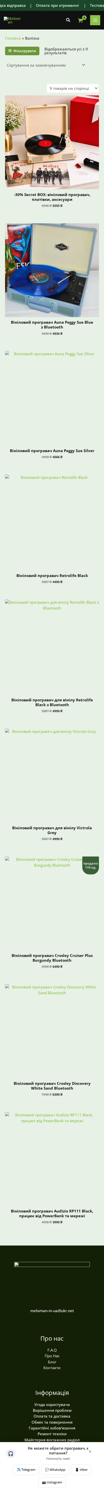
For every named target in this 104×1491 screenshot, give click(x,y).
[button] (68, 20)
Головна (13, 38)
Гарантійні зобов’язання (52, 1427)
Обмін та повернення (52, 1422)
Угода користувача (52, 1404)
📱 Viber (81, 1469)
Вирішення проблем (52, 1410)
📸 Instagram (52, 1482)
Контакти (52, 1367)
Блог (52, 1361)
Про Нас (52, 1355)
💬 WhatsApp (55, 1469)
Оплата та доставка (52, 1416)
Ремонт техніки (52, 1433)
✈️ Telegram (26, 1469)
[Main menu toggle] (95, 20)
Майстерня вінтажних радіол (52, 1439)
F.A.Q (52, 1349)
